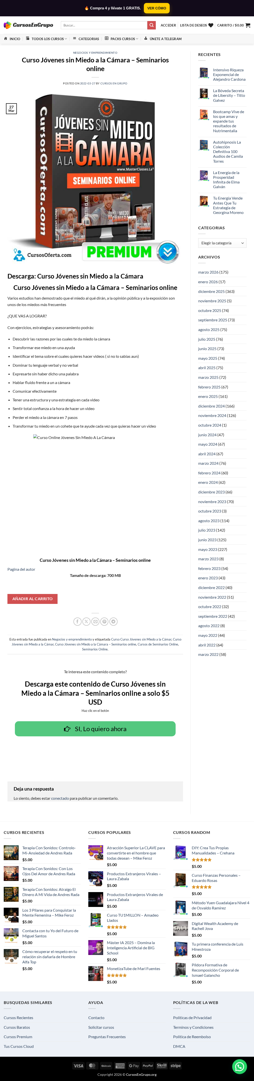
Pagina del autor (21, 569)
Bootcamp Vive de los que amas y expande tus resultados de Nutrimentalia (228, 121)
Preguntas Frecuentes (107, 1036)
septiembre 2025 (212, 319)
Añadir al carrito (32, 598)
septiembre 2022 (212, 616)
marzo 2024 (208, 463)
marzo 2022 (208, 654)
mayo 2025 (207, 358)
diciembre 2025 (211, 291)
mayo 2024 (207, 444)
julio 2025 (206, 339)
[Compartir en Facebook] (77, 622)
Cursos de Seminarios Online (158, 644)
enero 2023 (208, 577)
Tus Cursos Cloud (19, 1046)
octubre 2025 (209, 310)
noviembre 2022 (212, 597)
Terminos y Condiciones (193, 1027)
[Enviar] (151, 25)
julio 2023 (206, 530)
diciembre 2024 (211, 406)
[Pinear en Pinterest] (104, 622)
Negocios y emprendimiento (95, 52)
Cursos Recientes (18, 1017)
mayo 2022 (207, 635)
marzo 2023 (208, 558)
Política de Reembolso (192, 1036)
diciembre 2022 (211, 587)
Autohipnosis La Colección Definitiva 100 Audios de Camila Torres (228, 151)
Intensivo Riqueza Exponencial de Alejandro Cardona (229, 74)
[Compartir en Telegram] (113, 622)
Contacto (96, 1017)
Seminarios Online (95, 649)
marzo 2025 (208, 377)
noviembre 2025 (212, 300)
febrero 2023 (209, 568)
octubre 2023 (209, 511)
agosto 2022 (209, 625)
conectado (60, 798)
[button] (168, 25)
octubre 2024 (209, 425)
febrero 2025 (209, 387)
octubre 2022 (209, 606)
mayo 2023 (207, 549)
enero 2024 (208, 482)
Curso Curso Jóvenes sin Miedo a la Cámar (141, 639)
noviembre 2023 (212, 501)
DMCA (179, 1046)
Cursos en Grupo (113, 83)
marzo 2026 (208, 272)
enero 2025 (208, 396)
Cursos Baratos (17, 1027)
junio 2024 (207, 434)
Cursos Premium (18, 1036)
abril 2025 (207, 367)
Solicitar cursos (101, 1027)
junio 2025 (207, 348)
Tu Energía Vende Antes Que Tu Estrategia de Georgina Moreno (228, 205)
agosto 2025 (209, 329)
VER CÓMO (156, 8)
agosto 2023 (209, 520)
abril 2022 (207, 645)
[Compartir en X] (86, 622)
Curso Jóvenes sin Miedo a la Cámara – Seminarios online (95, 644)
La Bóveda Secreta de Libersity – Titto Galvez (229, 95)
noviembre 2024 (212, 415)
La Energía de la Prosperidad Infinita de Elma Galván (226, 179)
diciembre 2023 (211, 491)
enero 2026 (208, 281)
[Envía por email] (95, 622)
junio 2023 (207, 539)
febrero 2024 (209, 472)
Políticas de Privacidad (192, 1017)
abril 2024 (207, 453)
